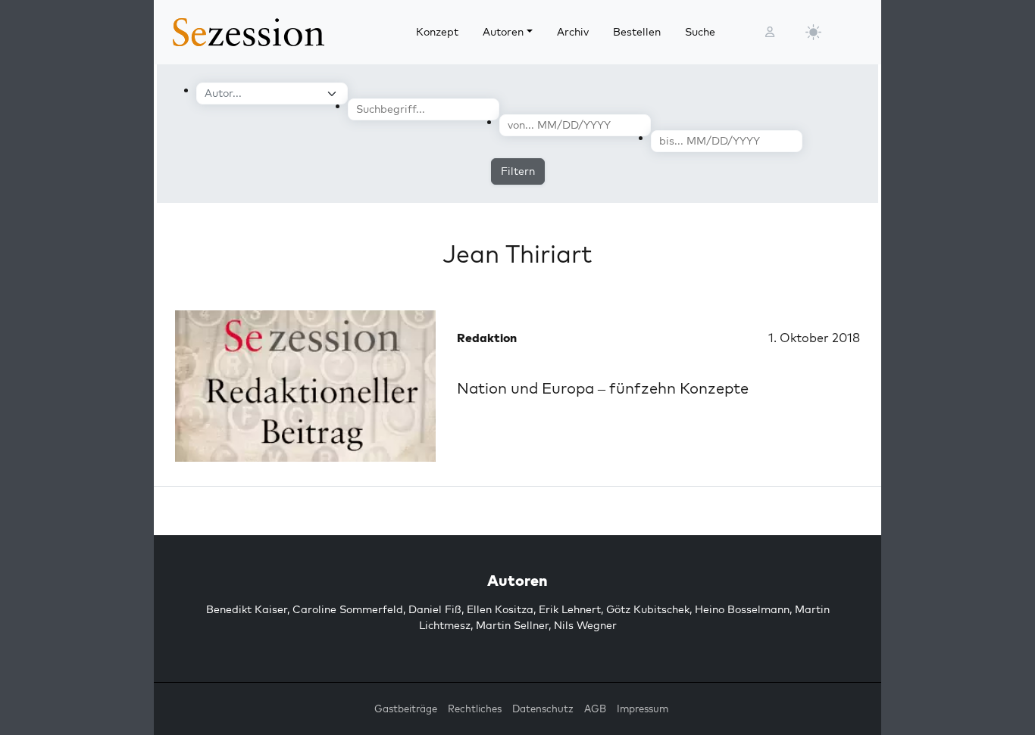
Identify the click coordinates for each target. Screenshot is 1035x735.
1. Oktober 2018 (814, 337)
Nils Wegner (585, 625)
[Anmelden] (769, 32)
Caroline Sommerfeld (347, 609)
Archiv (573, 32)
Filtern (518, 171)
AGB (595, 708)
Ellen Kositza (500, 609)
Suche (700, 32)
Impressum (642, 708)
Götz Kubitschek (647, 609)
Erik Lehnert (570, 609)
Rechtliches (475, 708)
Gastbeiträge (405, 708)
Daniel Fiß (434, 609)
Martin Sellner (512, 625)
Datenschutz (543, 708)
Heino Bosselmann (742, 609)
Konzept (437, 32)
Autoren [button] (503, 32)
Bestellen (637, 32)
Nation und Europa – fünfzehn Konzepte (603, 387)
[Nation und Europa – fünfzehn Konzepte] (305, 386)
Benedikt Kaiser (246, 609)
